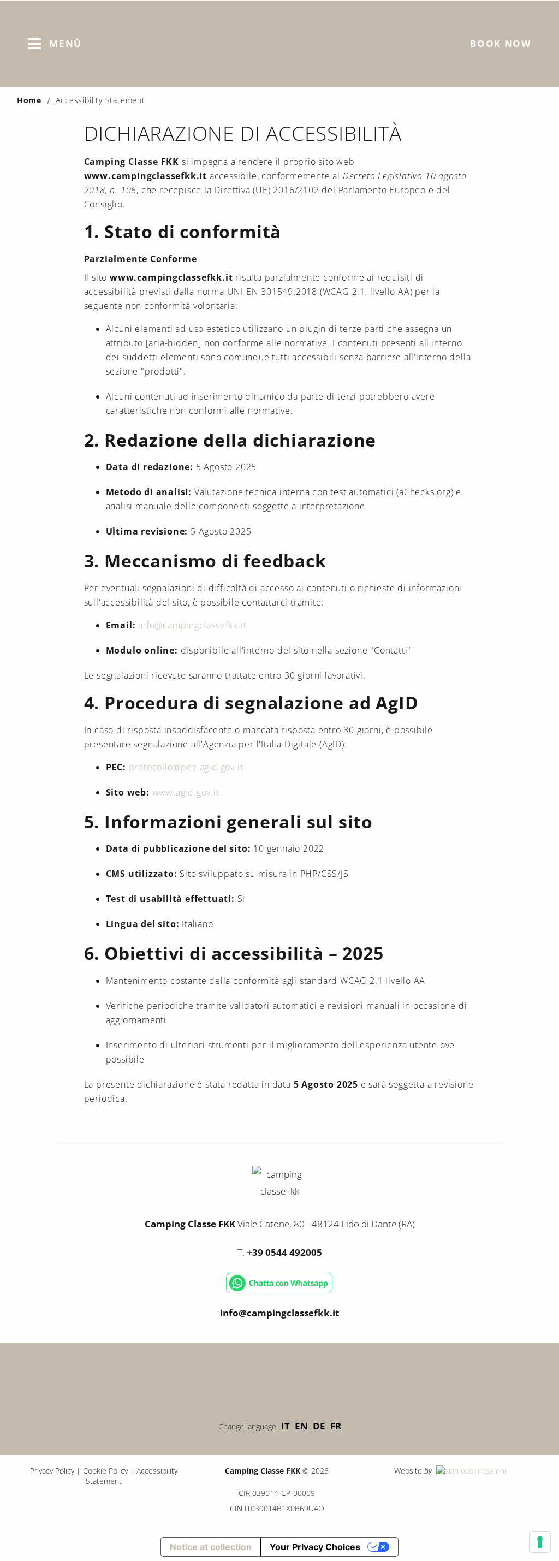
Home (29, 100)
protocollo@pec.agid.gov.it (186, 767)
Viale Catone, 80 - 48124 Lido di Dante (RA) (280, 1224)
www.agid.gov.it (185, 792)
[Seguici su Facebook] (247, 1378)
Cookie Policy (105, 1470)
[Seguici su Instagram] (312, 1378)
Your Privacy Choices (315, 1546)
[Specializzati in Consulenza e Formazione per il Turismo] (470, 1470)
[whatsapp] (279, 1291)
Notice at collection (211, 1546)
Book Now (500, 43)
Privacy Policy (52, 1470)
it (285, 1426)
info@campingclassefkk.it (192, 625)
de (319, 1426)
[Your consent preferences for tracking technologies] (540, 1542)
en (301, 1426)
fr (335, 1426)
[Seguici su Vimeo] (279, 1378)
